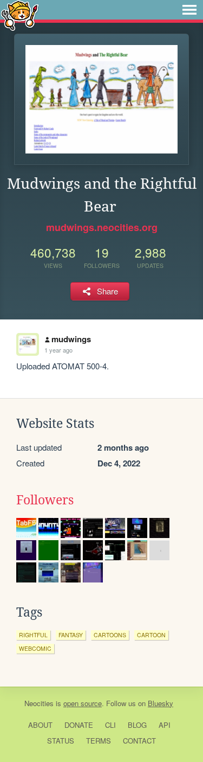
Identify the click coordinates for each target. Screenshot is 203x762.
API (165, 725)
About (40, 725)
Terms (98, 740)
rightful (33, 635)
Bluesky (160, 703)
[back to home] (20, 15)
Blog (137, 725)
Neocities (39, 703)
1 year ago (58, 349)
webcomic (35, 648)
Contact (139, 740)
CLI (110, 725)
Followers (45, 500)
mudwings (71, 339)
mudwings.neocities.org (102, 227)
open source (82, 703)
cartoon (151, 635)
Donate (78, 725)
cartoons (110, 635)
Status (60, 740)
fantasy (70, 635)
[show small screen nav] (189, 10)
